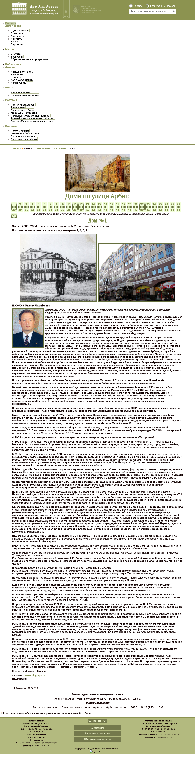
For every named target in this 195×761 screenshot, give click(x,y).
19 (123, 204)
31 (26, 209)
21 (136, 204)
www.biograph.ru (35, 675)
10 (69, 204)
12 (81, 204)
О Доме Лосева (20, 30)
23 (148, 204)
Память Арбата (20, 130)
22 (142, 204)
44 (105, 209)
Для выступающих (22, 79)
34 (44, 209)
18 (117, 204)
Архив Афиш (18, 82)
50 (142, 209)
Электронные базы (22, 110)
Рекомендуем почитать (25, 95)
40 (81, 209)
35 (50, 209)
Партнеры (17, 44)
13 (87, 204)
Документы (18, 36)
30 (20, 209)
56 (178, 209)
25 (160, 204)
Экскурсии (17, 56)
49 (136, 209)
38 (69, 209)
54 (166, 209)
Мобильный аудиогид (24, 112)
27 (172, 204)
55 (172, 209)
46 (117, 209)
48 (129, 209)
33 (38, 209)
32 (32, 209)
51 (148, 209)
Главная (10, 23)
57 (14, 215)
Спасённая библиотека (25, 133)
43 (99, 209)
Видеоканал (18, 107)
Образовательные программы (29, 59)
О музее (16, 53)
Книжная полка (20, 92)
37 (62, 209)
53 (160, 209)
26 (166, 204)
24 (154, 204)
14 (93, 204)
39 (75, 209)
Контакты (17, 38)
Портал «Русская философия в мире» (33, 121)
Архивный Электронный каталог (30, 115)
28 (178, 204)
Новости (16, 77)
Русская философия (23, 136)
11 (75, 204)
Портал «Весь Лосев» (23, 104)
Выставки (17, 74)
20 (129, 204)
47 (123, 209)
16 (105, 204)
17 (111, 204)
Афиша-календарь (22, 71)
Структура (17, 33)
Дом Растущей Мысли (24, 138)
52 (154, 209)
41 (87, 209)
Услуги (14, 41)
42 (93, 209)
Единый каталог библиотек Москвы (32, 118)
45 (111, 209)
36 (56, 209)
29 (14, 209)
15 (99, 204)
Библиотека (13, 64)
